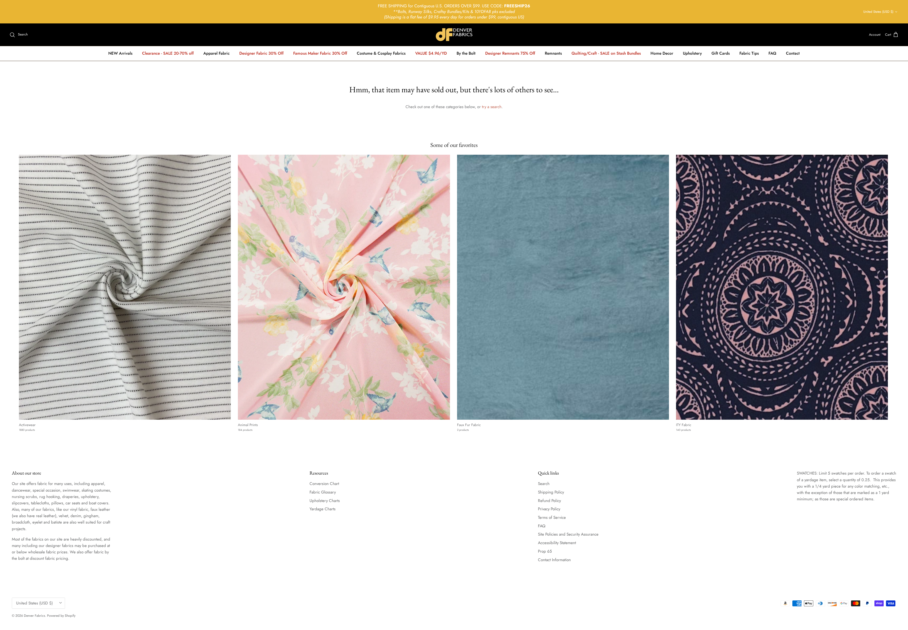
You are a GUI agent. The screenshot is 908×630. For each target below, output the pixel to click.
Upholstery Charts (325, 500)
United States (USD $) (878, 11)
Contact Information (554, 560)
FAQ (772, 53)
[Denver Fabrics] (454, 34)
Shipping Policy (551, 492)
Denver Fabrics (34, 615)
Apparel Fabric (216, 53)
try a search (492, 107)
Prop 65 (545, 551)
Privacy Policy (549, 509)
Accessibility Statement (557, 543)
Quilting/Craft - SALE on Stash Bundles (606, 53)
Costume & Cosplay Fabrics (381, 53)
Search (544, 483)
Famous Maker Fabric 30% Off (320, 53)
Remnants (553, 53)
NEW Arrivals (120, 53)
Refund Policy (549, 500)
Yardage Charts (323, 509)
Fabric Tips (749, 53)
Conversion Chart (324, 483)
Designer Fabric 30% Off (261, 53)
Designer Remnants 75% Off (510, 53)
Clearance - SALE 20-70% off (168, 53)
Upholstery (692, 53)
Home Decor (661, 53)
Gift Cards (721, 53)
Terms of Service (552, 517)
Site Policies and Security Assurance (568, 534)
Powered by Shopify (61, 615)
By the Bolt (466, 53)
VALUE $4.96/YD (431, 53)
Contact (793, 53)
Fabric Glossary (323, 492)
